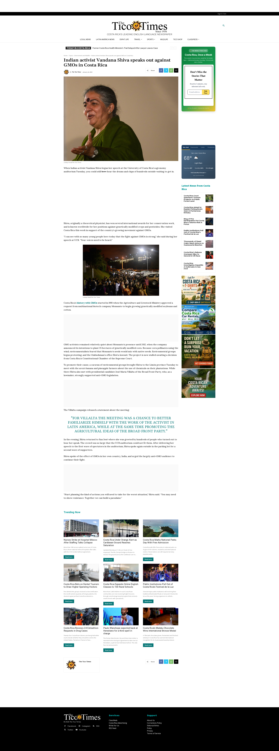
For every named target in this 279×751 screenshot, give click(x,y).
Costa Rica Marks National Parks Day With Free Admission (159, 541)
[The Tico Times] (67, 72)
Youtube (82, 730)
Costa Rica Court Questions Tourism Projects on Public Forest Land (192, 198)
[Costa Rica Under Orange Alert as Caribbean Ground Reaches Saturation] (121, 528)
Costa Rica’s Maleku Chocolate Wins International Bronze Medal (159, 629)
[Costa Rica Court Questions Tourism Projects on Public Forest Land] (209, 198)
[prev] (171, 48)
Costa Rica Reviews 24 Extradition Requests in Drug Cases (81, 629)
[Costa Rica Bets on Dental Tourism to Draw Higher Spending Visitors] (81, 572)
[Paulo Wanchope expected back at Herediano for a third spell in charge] (121, 616)
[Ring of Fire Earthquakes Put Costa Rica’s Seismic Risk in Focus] (209, 221)
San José (186, 147)
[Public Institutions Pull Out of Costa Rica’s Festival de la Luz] (160, 572)
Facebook (72, 726)
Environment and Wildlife (82, 56)
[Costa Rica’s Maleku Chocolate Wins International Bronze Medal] (160, 616)
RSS (97, 726)
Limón (203, 147)
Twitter (70, 730)
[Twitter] (166, 70)
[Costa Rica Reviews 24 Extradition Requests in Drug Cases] (81, 616)
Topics (71, 56)
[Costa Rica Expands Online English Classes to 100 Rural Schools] (121, 572)
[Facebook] (161, 70)
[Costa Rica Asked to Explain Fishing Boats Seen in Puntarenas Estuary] (209, 210)
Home (65, 56)
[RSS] (93, 726)
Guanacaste (194, 147)
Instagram (86, 726)
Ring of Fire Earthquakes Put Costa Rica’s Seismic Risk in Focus (194, 221)
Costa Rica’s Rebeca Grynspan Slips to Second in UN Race (118, 48)
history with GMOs (87, 302)
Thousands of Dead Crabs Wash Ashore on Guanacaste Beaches (194, 243)
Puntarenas (211, 147)
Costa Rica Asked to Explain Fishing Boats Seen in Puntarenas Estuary (193, 210)
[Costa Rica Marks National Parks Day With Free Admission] (160, 528)
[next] (175, 48)
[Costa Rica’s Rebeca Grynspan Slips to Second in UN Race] (209, 255)
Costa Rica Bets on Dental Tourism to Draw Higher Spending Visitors (81, 585)
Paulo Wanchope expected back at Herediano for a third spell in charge (120, 631)
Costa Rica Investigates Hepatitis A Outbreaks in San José (193, 266)
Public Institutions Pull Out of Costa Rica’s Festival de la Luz (158, 585)
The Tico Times (76, 72)
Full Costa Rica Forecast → (198, 172)
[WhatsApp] (171, 70)
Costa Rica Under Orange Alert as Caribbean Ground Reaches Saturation (120, 543)
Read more (68, 557)
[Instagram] (79, 726)
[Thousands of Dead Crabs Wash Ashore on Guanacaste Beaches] (209, 244)
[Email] (176, 70)
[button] (223, 25)
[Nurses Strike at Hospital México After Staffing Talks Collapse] (81, 528)
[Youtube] (76, 730)
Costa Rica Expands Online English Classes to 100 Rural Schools (120, 585)
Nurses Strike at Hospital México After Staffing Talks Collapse (80, 541)
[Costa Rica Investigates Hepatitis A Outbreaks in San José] (209, 266)
